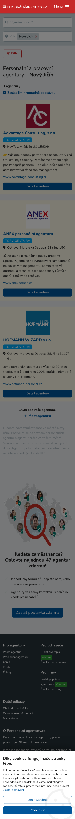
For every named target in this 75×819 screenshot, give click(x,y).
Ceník (6, 662)
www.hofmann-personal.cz (22, 384)
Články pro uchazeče (53, 662)
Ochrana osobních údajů (18, 713)
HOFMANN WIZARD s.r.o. (27, 340)
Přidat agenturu (39, 416)
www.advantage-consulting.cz (24, 177)
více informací (43, 786)
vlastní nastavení (13, 790)
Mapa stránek (11, 718)
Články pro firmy (51, 689)
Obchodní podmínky (15, 708)
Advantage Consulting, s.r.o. (29, 133)
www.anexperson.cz (17, 283)
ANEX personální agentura (28, 234)
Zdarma (46, 657)
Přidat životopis (50, 652)
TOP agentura (17, 140)
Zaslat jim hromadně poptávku (31, 92)
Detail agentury (37, 186)
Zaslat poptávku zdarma (37, 612)
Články (7, 672)
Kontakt (8, 667)
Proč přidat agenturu (16, 657)
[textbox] (30, 22)
